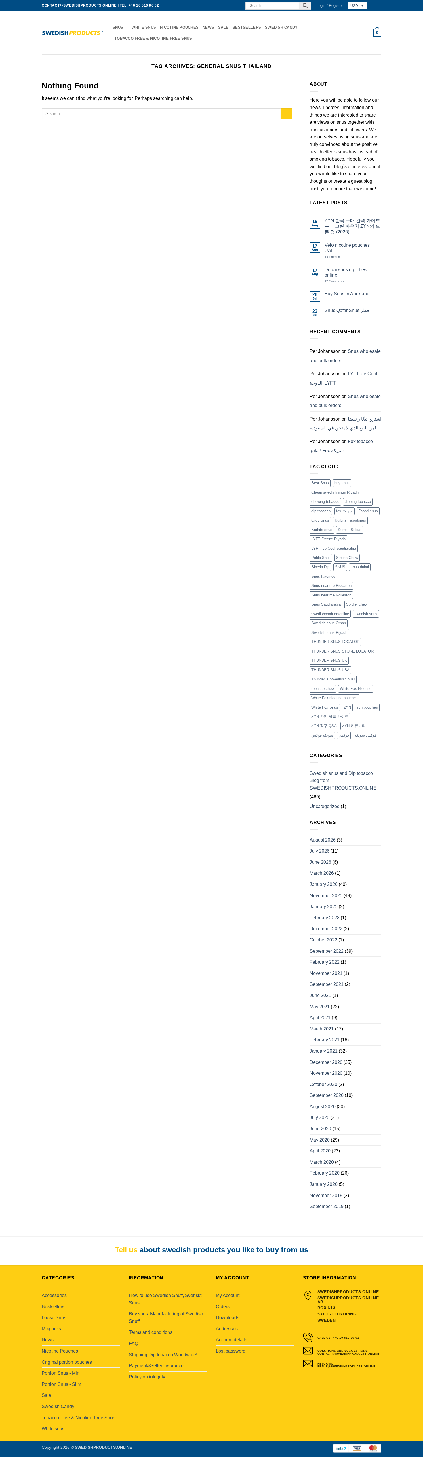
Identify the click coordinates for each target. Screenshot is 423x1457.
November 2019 (326, 1195)
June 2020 (320, 1128)
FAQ (133, 1343)
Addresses (227, 1328)
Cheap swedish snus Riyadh (335, 492)
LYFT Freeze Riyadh (328, 539)
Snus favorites (323, 576)
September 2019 (327, 1206)
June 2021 (320, 995)
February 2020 (325, 1173)
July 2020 (319, 1117)
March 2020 (322, 1162)
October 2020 (323, 1084)
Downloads (227, 1317)
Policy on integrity (147, 1376)
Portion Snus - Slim (61, 1384)
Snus (118, 27)
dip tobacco (321, 511)
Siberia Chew (347, 558)
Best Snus (320, 483)
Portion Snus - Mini (61, 1373)
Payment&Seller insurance (156, 1365)
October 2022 (323, 939)
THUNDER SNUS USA (330, 670)
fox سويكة (344, 511)
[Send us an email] (232, 5)
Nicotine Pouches (179, 27)
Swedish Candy (281, 27)
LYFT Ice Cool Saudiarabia (333, 548)
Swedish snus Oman (328, 623)
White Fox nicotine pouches (334, 698)
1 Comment (338, 257)
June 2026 (320, 862)
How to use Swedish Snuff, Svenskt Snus (165, 1299)
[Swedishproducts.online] (73, 33)
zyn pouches (367, 707)
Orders (223, 1306)
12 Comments (339, 281)
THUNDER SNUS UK (329, 660)
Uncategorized (325, 806)
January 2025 (324, 906)
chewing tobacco (325, 501)
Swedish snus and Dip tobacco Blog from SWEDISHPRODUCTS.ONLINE (343, 780)
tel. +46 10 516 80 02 (139, 5)
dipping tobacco (358, 501)
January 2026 (324, 884)
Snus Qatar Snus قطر (347, 310)
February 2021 (325, 1039)
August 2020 (323, 1106)
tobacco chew (322, 688)
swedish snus (366, 614)
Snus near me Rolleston (331, 595)
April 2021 (320, 1017)
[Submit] (286, 113)
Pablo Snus (321, 558)
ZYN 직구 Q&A (324, 726)
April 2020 (320, 1150)
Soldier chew (356, 604)
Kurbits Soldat (349, 530)
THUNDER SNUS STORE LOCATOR (342, 651)
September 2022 (327, 951)
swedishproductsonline (330, 614)
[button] (330, 5)
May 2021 (320, 1006)
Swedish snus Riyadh (329, 632)
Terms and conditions (150, 1332)
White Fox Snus (324, 707)
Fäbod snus (368, 511)
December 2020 (326, 1062)
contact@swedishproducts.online (79, 5)
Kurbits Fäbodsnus (350, 520)
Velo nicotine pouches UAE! (347, 248)
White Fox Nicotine (355, 688)
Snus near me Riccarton (331, 585)
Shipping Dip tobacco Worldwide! (163, 1354)
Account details (231, 1339)
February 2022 (325, 962)
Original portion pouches (67, 1362)
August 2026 (323, 840)
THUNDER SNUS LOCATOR (335, 642)
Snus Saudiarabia (326, 604)
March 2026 (322, 873)
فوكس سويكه (365, 735)
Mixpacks (51, 1328)
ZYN (347, 707)
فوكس (344, 735)
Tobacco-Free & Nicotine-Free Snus (153, 38)
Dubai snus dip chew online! (346, 272)
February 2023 (325, 917)
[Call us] (237, 5)
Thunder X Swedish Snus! (333, 679)
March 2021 (322, 1028)
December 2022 (326, 928)
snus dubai (360, 567)
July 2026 (319, 851)
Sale (223, 27)
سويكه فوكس (322, 735)
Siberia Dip (320, 567)
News (208, 27)
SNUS (340, 567)
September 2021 (327, 984)
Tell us (126, 1250)
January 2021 (324, 1051)
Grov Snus (320, 520)
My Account (227, 1295)
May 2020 (320, 1140)
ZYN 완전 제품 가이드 (329, 716)
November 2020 (326, 1073)
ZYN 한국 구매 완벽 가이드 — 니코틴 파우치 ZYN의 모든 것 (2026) (352, 226)
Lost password (230, 1350)
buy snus (342, 483)
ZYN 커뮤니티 (354, 726)
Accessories (54, 1295)
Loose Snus (54, 1317)
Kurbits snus (321, 530)
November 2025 (326, 895)
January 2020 (324, 1184)
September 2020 (327, 1095)
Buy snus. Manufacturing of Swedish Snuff (166, 1317)
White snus (144, 27)
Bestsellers (247, 27)
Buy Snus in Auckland (347, 293)
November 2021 (326, 973)
